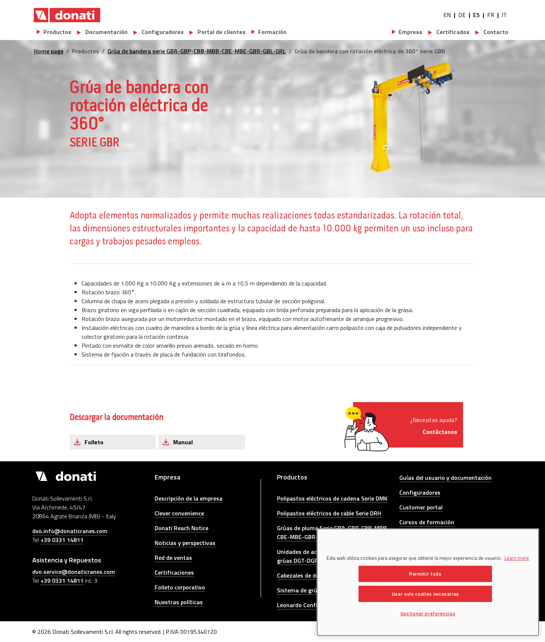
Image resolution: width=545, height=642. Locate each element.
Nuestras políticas (179, 602)
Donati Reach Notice (181, 528)
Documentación (106, 31)
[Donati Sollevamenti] (67, 15)
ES (476, 14)
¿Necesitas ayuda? (433, 425)
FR (490, 14)
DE (462, 14)
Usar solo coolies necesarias (425, 594)
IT (504, 14)
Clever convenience (179, 513)
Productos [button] (57, 31)
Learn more (517, 558)
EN (447, 14)
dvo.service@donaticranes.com (73, 571)
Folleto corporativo (180, 587)
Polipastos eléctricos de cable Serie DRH (329, 513)
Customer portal (421, 507)
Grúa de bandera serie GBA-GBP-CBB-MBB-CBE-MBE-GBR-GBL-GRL (197, 51)
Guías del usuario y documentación (445, 477)
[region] (428, 582)
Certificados (452, 31)
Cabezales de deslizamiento (313, 575)
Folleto (94, 442)
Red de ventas (173, 557)
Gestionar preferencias (427, 613)
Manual (183, 442)
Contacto (495, 31)
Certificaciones (174, 572)
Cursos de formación (426, 522)
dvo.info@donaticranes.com (70, 530)
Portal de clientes (220, 31)
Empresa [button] (410, 31)
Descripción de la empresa (188, 498)
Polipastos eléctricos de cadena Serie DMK (332, 498)
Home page (48, 51)
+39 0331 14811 (61, 539)
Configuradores (162, 31)
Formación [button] (272, 31)
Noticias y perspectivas (185, 542)
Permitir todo (425, 574)
